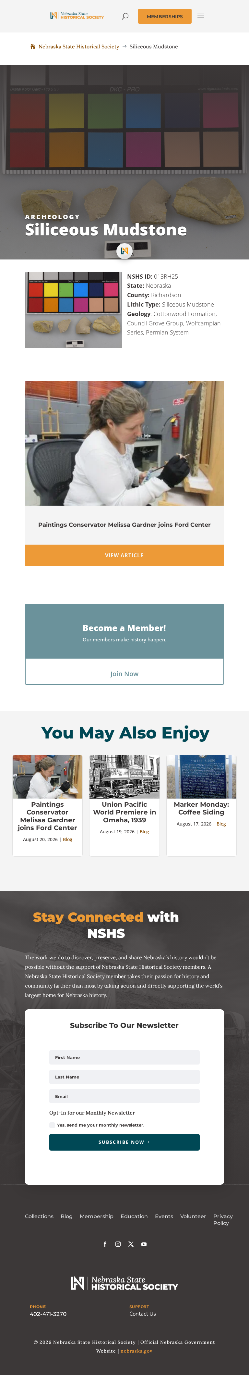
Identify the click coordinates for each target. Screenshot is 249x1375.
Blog (67, 839)
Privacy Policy (223, 1219)
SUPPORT (139, 1306)
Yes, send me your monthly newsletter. (100, 1125)
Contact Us (142, 1314)
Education (134, 1216)
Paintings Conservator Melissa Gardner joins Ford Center (124, 524)
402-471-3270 (48, 1314)
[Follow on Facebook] (105, 1244)
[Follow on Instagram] (118, 1244)
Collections (39, 1216)
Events (164, 1216)
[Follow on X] (131, 1244)
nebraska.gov (136, 1351)
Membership (96, 1216)
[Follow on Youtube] (144, 1244)
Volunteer (193, 1216)
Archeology (52, 216)
